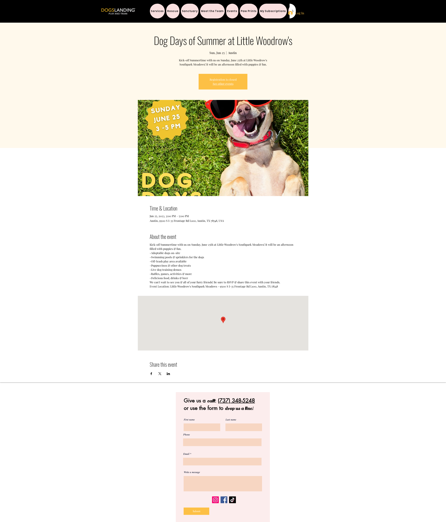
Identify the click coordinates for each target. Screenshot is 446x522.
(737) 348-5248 (236, 400)
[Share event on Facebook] (151, 373)
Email (186, 454)
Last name (231, 419)
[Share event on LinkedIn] (168, 373)
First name (189, 419)
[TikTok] (232, 499)
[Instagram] (215, 499)
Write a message (192, 472)
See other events (223, 83)
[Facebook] (224, 499)
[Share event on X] (160, 373)
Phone (186, 434)
